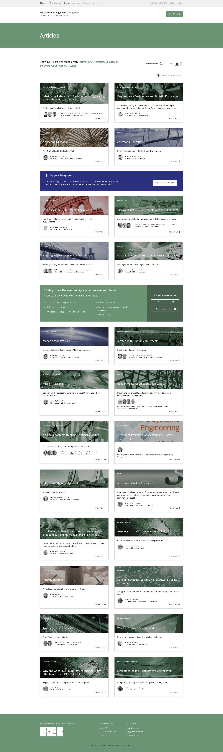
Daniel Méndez (72, 113)
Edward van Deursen (68, 270)
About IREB (104, 728)
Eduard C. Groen (130, 406)
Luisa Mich (65, 498)
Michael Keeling (161, 224)
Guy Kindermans (137, 546)
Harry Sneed (136, 503)
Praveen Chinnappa (138, 688)
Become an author (134, 735)
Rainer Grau (61, 401)
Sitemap (95, 745)
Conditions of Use (123, 745)
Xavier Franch (84, 113)
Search (180, 3)
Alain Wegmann (80, 452)
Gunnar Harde (62, 156)
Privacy (111, 745)
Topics (176, 14)
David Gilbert (140, 355)
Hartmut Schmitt (163, 406)
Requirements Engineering (59, 13)
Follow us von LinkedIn (163, 302)
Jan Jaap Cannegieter (84, 270)
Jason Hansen (61, 551)
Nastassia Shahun (138, 270)
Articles (154, 3)
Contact (102, 735)
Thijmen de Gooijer (148, 224)
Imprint (103, 745)
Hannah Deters (142, 406)
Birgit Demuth (76, 642)
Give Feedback (133, 728)
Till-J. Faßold (136, 113)
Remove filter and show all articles (170, 75)
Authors (172, 3)
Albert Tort (135, 600)
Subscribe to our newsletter (164, 309)
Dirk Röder (149, 355)
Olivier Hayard (92, 452)
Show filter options (151, 63)
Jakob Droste (152, 406)
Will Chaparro (172, 224)
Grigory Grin (136, 642)
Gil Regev (70, 452)
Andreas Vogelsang (95, 113)
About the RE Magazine (109, 732)
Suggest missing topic (164, 183)
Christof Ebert (62, 227)
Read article (99, 118)
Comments (163, 3)
